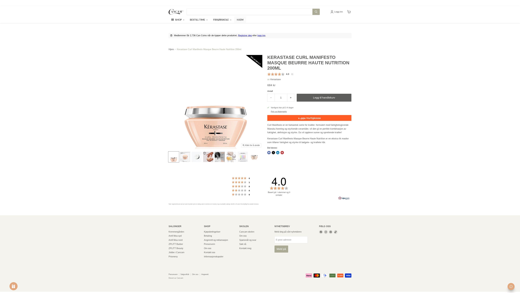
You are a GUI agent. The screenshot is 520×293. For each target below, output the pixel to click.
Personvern (209, 244)
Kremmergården (176, 232)
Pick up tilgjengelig (279, 112)
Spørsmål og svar (247, 240)
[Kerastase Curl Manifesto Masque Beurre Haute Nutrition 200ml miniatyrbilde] (242, 157)
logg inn (261, 35)
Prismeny (173, 256)
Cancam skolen (246, 232)
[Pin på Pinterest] (282, 152)
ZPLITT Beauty (176, 248)
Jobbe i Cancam (176, 252)
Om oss (207, 248)
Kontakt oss (209, 252)
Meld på (281, 249)
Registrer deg (245, 35)
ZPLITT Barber (176, 244)
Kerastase (275, 79)
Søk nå (242, 244)
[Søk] (316, 12)
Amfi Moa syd (175, 236)
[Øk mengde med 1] (291, 98)
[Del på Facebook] (269, 152)
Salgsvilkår (185, 274)
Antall (270, 91)
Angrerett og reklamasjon (216, 240)
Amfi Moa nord (176, 240)
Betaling (208, 236)
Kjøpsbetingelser (212, 232)
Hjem (171, 49)
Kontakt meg (245, 248)
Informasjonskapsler (213, 256)
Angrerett (205, 274)
